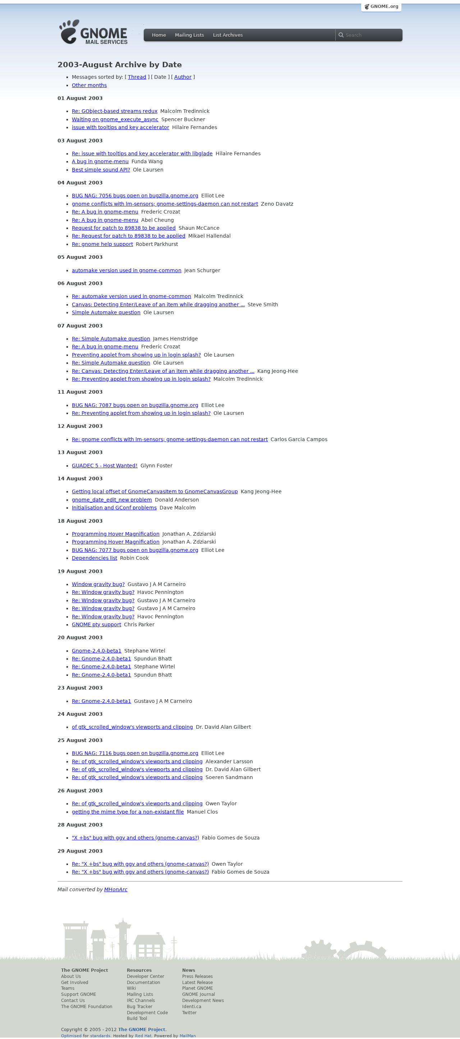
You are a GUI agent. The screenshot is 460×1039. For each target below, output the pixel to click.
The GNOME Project (84, 970)
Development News (203, 1000)
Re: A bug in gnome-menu (105, 212)
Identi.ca (191, 1006)
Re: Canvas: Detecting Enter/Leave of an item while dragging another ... (163, 371)
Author (183, 77)
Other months (89, 85)
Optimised (71, 1036)
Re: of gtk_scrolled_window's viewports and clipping (137, 761)
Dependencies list (94, 558)
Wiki (131, 988)
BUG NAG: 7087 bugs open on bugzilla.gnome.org (135, 405)
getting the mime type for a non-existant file (128, 812)
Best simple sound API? (101, 170)
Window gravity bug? (98, 584)
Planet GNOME (197, 988)
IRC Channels (141, 1000)
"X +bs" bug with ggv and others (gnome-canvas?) (135, 838)
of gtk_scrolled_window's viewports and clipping (132, 727)
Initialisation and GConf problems (114, 508)
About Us (71, 976)
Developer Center (145, 976)
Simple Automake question (106, 312)
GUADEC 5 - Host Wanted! (105, 465)
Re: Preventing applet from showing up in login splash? (141, 379)
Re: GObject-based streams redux (114, 111)
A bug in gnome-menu (100, 161)
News (188, 970)
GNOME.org (385, 6)
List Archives (228, 35)
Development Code (147, 1012)
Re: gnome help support (102, 244)
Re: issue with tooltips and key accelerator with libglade (142, 153)
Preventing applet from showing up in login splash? (136, 355)
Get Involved (74, 982)
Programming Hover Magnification (116, 534)
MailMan (188, 1036)
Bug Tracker (139, 1006)
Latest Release (197, 982)
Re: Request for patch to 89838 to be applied (128, 236)
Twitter (189, 1012)
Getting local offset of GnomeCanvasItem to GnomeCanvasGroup (155, 491)
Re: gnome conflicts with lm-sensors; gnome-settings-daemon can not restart (170, 439)
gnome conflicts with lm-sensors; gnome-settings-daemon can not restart (165, 204)
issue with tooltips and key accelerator (120, 127)
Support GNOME (78, 994)
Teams (67, 988)
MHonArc (116, 889)
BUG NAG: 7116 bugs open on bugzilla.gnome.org (135, 753)
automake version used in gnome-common (126, 270)
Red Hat (143, 1036)
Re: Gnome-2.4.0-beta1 (101, 659)
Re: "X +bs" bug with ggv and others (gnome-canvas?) (140, 864)
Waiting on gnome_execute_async (115, 119)
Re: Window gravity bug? (103, 592)
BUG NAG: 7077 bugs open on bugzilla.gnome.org (135, 550)
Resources (139, 970)
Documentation (143, 982)
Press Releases (197, 976)
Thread (137, 77)
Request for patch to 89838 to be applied (124, 228)
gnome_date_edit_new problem (112, 500)
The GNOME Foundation (86, 1006)
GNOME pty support (96, 624)
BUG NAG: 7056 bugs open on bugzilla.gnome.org (135, 195)
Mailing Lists (189, 35)
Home (159, 35)
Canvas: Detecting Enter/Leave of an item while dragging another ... (158, 304)
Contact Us (73, 1000)
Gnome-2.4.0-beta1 (96, 651)
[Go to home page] (104, 46)
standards (100, 1036)
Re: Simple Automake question (111, 339)
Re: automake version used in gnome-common (131, 296)
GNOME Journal (198, 994)
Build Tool (137, 1018)
